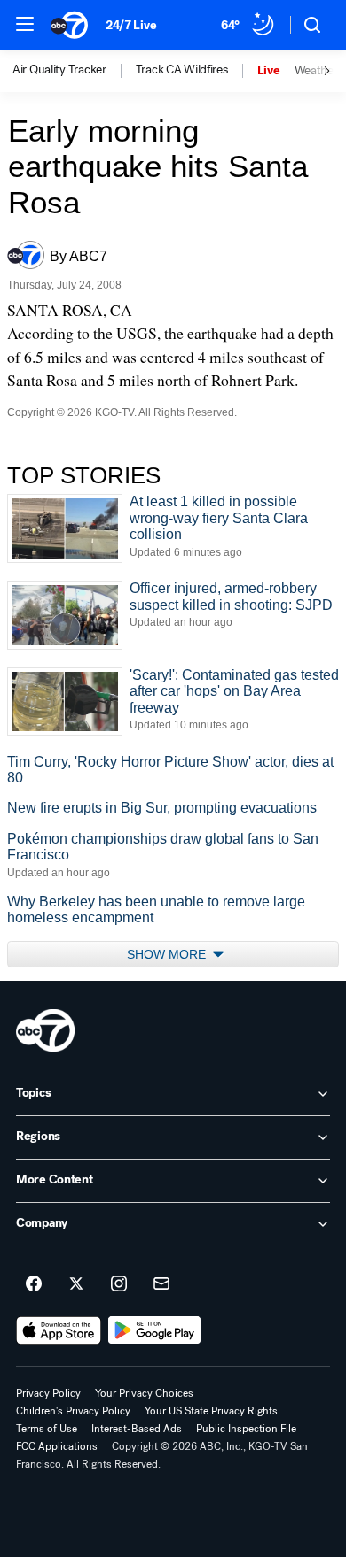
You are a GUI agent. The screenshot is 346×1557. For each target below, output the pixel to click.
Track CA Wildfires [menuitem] (182, 70)
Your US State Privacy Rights (211, 1411)
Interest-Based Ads (136, 1428)
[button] (24, 24)
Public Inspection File (246, 1428)
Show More (168, 954)
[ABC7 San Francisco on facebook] (33, 1284)
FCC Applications (57, 1446)
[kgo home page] (45, 1030)
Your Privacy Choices (144, 1393)
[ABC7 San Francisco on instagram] (119, 1284)
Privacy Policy (48, 1393)
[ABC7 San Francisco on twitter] (76, 1284)
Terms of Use (46, 1428)
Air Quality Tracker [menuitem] (59, 70)
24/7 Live (131, 25)
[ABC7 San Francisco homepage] (69, 25)
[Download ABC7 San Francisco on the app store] (58, 1330)
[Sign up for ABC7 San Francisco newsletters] (161, 1284)
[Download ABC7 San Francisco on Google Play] (154, 1330)
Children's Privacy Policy (73, 1411)
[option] (74, 71)
